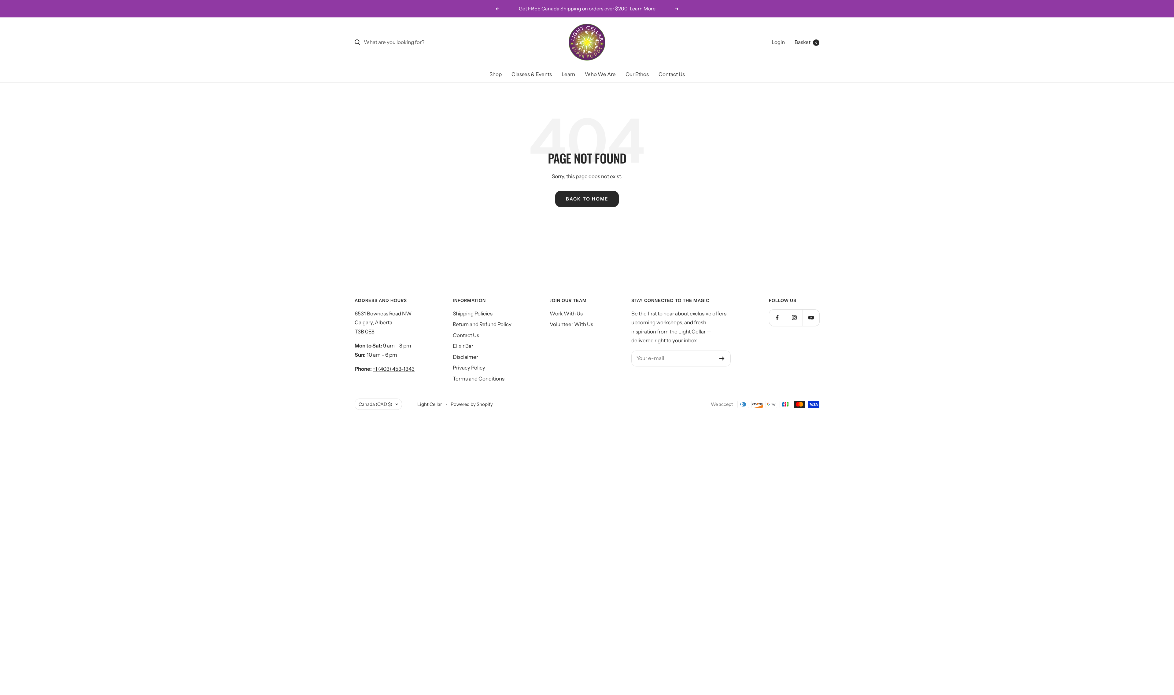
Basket (806, 42)
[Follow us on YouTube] (811, 317)
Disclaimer (465, 357)
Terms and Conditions (478, 379)
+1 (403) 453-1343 (394, 369)
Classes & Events (531, 74)
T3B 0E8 (365, 332)
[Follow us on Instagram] (794, 317)
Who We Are (600, 74)
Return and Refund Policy (482, 324)
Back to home (587, 199)
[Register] (722, 358)
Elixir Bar (463, 346)
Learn (568, 74)
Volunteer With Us (571, 324)
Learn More (642, 9)
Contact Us (672, 74)
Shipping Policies (473, 314)
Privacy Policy (469, 368)
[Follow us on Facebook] (777, 317)
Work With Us (566, 314)
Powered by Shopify (472, 404)
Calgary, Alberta (374, 322)
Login (778, 42)
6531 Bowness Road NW (383, 314)
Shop (495, 74)
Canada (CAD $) (375, 404)
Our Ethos (637, 74)
